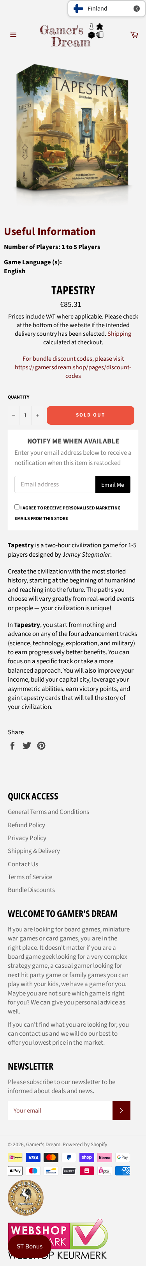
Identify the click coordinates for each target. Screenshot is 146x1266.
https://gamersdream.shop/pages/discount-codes (73, 371)
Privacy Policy (27, 838)
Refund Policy (26, 825)
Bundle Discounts (31, 890)
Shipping (119, 333)
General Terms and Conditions (48, 812)
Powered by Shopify (85, 1144)
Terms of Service (30, 877)
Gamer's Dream (43, 1144)
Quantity (18, 397)
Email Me (112, 485)
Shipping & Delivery (34, 851)
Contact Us (23, 864)
